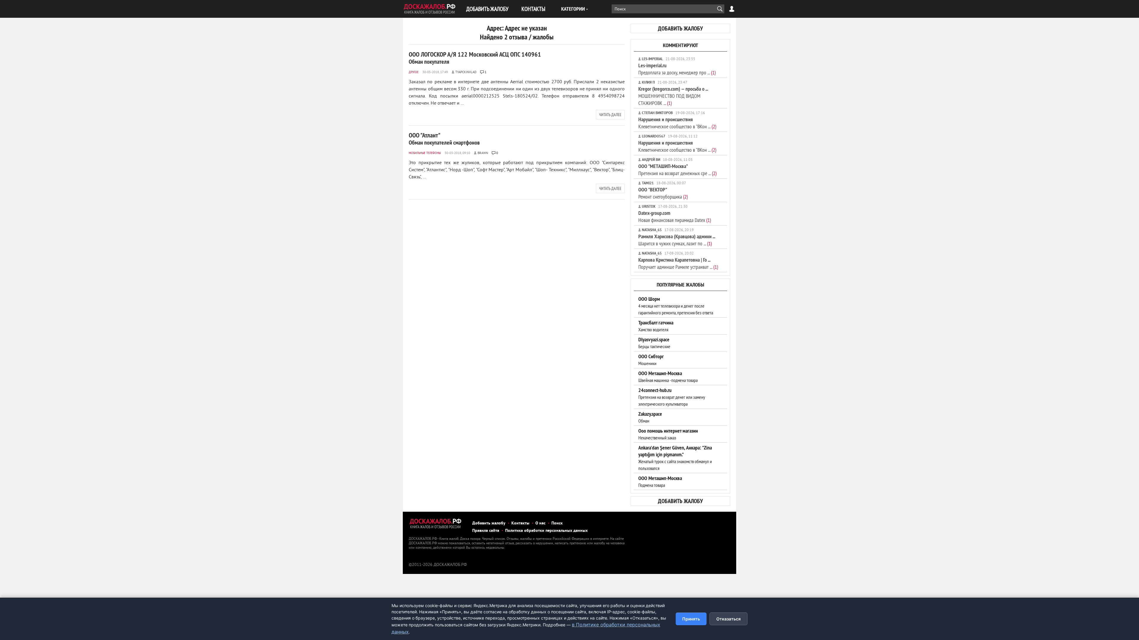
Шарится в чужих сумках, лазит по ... (676, 240)
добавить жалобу (680, 28)
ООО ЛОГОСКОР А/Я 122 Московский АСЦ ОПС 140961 (475, 57)
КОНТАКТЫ (533, 8)
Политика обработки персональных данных (546, 530)
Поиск (557, 523)
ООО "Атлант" (444, 138)
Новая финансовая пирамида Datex (674, 216)
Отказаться (728, 618)
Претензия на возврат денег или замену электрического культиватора (671, 397)
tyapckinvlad (465, 72)
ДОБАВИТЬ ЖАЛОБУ (487, 8)
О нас (540, 523)
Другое (414, 72)
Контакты (520, 523)
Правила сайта (485, 530)
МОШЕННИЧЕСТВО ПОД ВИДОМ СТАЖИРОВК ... (673, 95)
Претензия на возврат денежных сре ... (677, 170)
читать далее (610, 114)
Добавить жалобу (488, 523)
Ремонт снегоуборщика (663, 193)
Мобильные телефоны (425, 153)
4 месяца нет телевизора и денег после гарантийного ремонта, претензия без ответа (675, 306)
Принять (691, 618)
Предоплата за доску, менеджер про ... (677, 69)
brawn (483, 153)
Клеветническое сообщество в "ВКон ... (677, 123)
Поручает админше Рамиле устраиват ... (678, 263)
